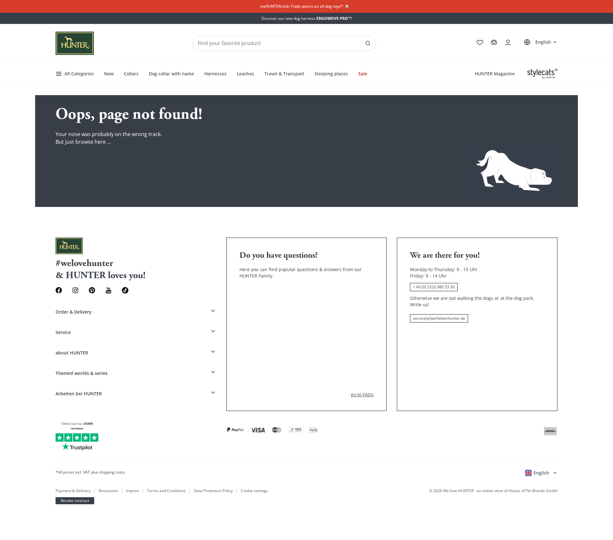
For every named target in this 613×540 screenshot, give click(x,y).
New (109, 74)
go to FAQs (362, 395)
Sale (362, 74)
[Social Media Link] (125, 290)
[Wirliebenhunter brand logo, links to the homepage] (75, 43)
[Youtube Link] (108, 290)
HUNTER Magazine (495, 74)
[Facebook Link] (59, 290)
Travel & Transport (284, 74)
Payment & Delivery (73, 490)
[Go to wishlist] (480, 42)
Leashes (245, 74)
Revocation (108, 490)
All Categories (79, 74)
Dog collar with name (171, 74)
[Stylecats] (542, 74)
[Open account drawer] (508, 42)
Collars (131, 74)
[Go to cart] (494, 42)
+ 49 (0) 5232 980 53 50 (434, 287)
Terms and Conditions (166, 490)
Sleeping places (331, 74)
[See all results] (368, 43)
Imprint (132, 490)
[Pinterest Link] (92, 290)
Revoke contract (75, 500)
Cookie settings (254, 490)
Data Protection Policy (213, 490)
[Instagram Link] (75, 290)
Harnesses (215, 74)
